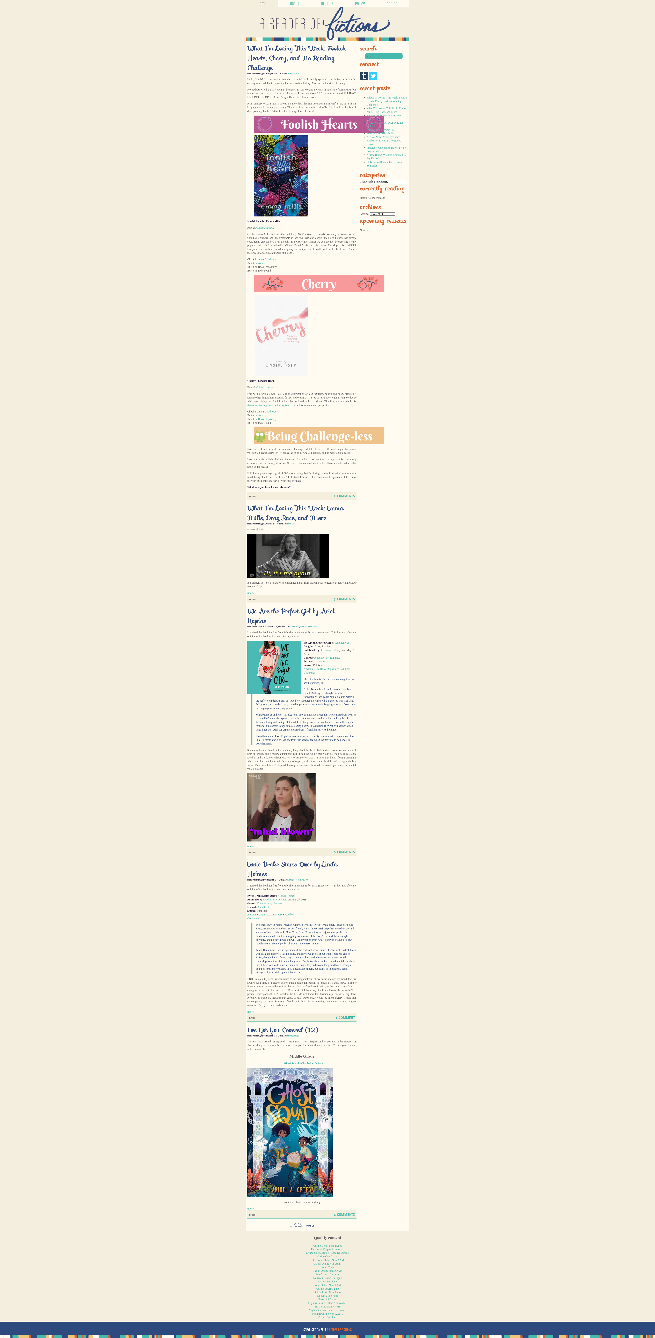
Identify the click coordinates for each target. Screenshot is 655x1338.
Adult (290, 880)
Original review (264, 227)
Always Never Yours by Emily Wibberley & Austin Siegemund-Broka (384, 140)
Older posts (302, 1225)
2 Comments (344, 495)
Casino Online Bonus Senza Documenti (327, 1252)
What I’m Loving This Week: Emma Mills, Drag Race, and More (295, 513)
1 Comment (345, 1017)
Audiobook (320, 661)
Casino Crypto (327, 1267)
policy (360, 3)
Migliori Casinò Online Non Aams (327, 1310)
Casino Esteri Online (327, 1288)
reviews (327, 3)
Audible (345, 669)
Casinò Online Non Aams (327, 1263)
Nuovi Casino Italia (327, 1295)
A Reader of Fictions (339, 1329)
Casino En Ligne (327, 1281)
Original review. (265, 387)
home (262, 3)
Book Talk (291, 524)
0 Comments (344, 852)
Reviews (303, 627)
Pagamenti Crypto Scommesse (327, 1249)
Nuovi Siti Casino (327, 1299)
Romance (335, 657)
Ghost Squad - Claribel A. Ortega (303, 1063)
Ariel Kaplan (342, 642)
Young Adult (313, 627)
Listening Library (331, 650)
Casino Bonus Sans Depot (327, 1245)
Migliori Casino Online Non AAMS (327, 1303)
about (294, 3)
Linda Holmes (287, 895)
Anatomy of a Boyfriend (260, 405)
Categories (365, 181)
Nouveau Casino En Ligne (327, 1278)
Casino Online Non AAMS (327, 1270)
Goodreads (270, 259)
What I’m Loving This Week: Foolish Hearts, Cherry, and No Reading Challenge (296, 58)
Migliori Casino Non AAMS (327, 1313)
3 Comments (344, 598)
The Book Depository (327, 669)
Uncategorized (293, 74)
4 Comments (344, 1214)
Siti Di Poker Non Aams (327, 1292)
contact (393, 3)
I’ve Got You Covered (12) (282, 1030)
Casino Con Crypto (327, 1256)
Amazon (262, 263)
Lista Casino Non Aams (327, 1274)
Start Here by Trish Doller (381, 133)
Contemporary (321, 657)
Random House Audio (275, 899)
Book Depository (267, 419)
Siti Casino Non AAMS (327, 1306)
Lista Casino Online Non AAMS (327, 1260)
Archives (364, 213)
